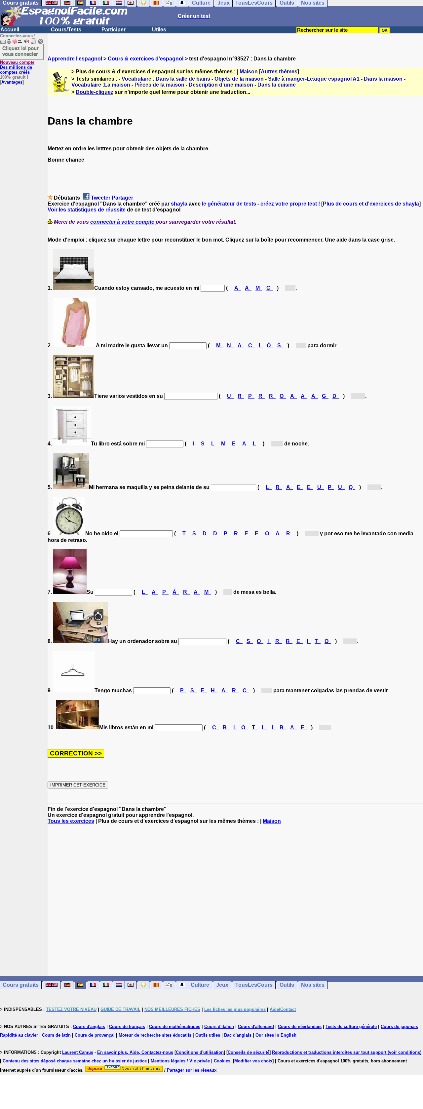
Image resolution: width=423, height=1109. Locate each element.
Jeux (222, 985)
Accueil (9, 29)
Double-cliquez (94, 92)
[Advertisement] (235, 900)
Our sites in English (275, 1035)
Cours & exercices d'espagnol (145, 58)
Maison (249, 71)
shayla (179, 204)
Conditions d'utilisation (200, 1052)
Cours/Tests (66, 29)
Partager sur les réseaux (191, 1070)
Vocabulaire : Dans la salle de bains (166, 79)
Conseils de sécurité (248, 1052)
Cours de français (127, 1026)
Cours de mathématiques (174, 1026)
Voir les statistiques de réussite (87, 209)
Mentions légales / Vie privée (180, 1060)
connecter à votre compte (122, 222)
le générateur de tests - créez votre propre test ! (261, 204)
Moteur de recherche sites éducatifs (155, 1035)
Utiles (159, 29)
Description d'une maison (221, 85)
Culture (200, 985)
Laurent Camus (77, 1052)
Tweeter (100, 198)
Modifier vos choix (253, 1060)
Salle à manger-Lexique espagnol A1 (314, 79)
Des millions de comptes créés (17, 67)
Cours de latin (56, 1035)
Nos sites (313, 985)
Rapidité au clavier (19, 1035)
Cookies (222, 1060)
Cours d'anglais (89, 1026)
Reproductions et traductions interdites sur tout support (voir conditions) (346, 1052)
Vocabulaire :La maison (100, 85)
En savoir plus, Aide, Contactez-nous (135, 1052)
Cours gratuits (21, 985)
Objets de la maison (239, 79)
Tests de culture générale (351, 1026)
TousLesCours (254, 985)
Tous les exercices (71, 821)
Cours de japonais (399, 1026)
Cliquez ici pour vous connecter (20, 51)
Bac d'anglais (237, 1035)
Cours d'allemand (256, 1026)
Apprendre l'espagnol (75, 58)
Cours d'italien (219, 1026)
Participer (113, 29)
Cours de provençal (95, 1035)
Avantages (11, 82)
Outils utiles (207, 1035)
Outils (287, 985)
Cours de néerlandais (300, 1026)
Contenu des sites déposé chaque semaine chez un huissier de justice (75, 1060)
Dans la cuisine (276, 85)
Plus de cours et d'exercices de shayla (371, 204)
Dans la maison (383, 79)
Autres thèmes (279, 71)
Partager (122, 198)
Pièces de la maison (159, 85)
